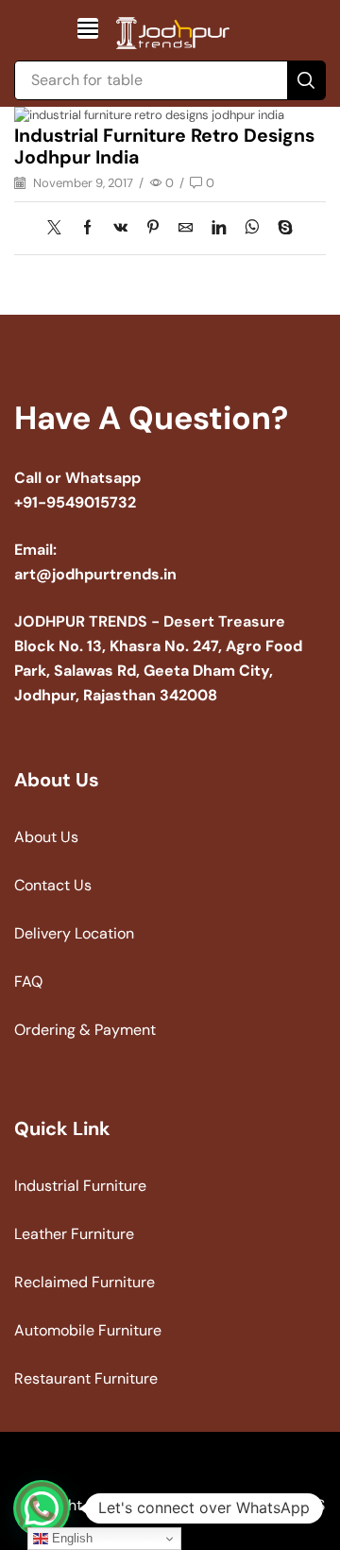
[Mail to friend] (185, 228)
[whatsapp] (251, 228)
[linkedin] (218, 228)
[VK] (120, 228)
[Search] (306, 80)
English (70, 1538)
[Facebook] (87, 228)
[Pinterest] (153, 228)
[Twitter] (59, 228)
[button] (87, 28)
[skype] (280, 228)
